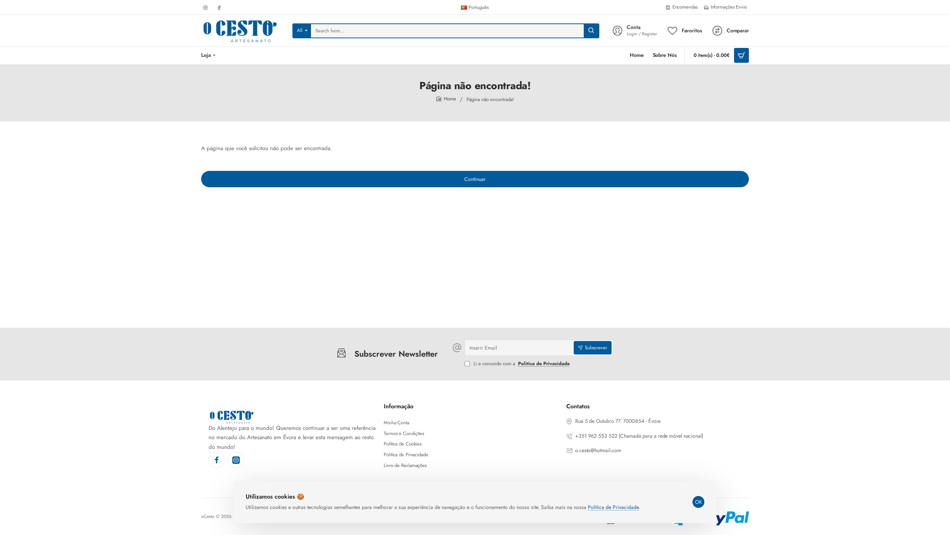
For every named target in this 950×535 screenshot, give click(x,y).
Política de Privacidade (613, 507)
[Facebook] (217, 460)
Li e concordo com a (521, 364)
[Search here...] (591, 31)
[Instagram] (236, 460)
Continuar (475, 179)
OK (698, 502)
